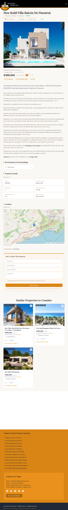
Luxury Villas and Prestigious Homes (16, 463)
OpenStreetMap (55, 243)
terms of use (26, 288)
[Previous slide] (5, 315)
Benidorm (13, 16)
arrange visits (33, 157)
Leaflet (48, 243)
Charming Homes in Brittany (13, 449)
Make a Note (32, 19)
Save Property (10, 19)
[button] (34, 225)
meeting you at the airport (33, 145)
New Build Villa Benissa (12, 372)
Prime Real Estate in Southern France (16, 460)
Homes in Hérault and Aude (13, 440)
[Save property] (31, 305)
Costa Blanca (20, 16)
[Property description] (31, 328)
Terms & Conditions (24, 508)
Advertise (33, 508)
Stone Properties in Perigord (13, 446)
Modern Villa (8, 72)
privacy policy (34, 288)
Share (42, 19)
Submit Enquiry (34, 285)
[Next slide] (31, 315)
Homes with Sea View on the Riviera (16, 457)
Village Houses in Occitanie (13, 438)
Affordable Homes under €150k (14, 451)
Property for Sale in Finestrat (12, 70)
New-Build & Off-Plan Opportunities (16, 468)
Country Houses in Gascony (13, 443)
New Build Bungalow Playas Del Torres (48, 328)
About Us (5, 508)
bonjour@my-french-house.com (20, 485)
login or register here (24, 487)
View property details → (11, 343)
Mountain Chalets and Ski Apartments (16, 465)
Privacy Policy (13, 508)
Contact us (6, 157)
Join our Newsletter (14, 496)
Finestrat (7, 16)
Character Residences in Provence (15, 454)
